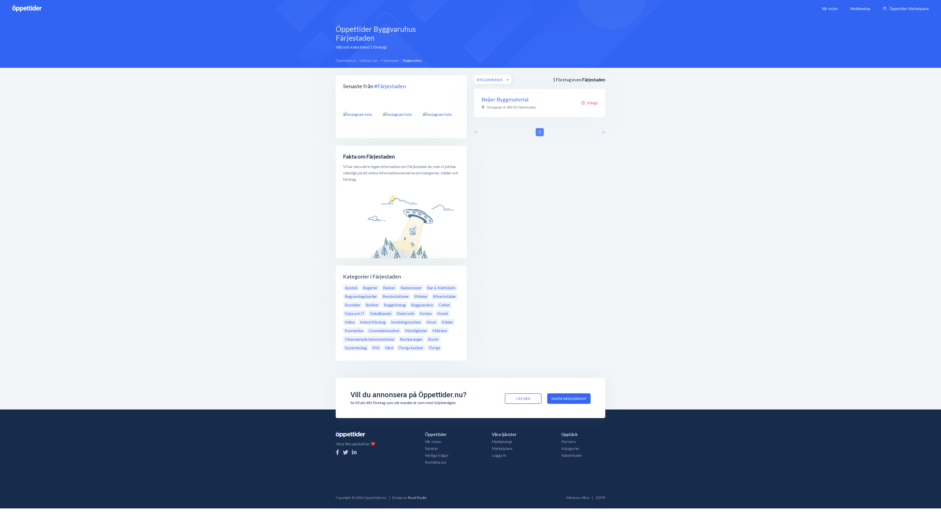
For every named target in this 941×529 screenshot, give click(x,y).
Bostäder (352, 304)
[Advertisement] (514, 36)
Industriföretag (373, 322)
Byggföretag (395, 304)
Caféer (444, 304)
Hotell (442, 313)
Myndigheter (416, 330)
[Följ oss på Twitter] (345, 452)
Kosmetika (354, 330)
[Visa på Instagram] (360, 114)
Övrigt (434, 347)
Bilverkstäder (444, 296)
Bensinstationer (396, 296)
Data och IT (355, 313)
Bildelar (421, 296)
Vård (389, 347)
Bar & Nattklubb (441, 287)
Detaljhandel (380, 313)
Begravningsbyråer (361, 296)
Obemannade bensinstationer (370, 339)
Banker (389, 287)
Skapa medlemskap (568, 399)
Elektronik (405, 313)
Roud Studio (417, 497)
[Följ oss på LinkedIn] (354, 452)
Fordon (426, 313)
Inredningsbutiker (406, 322)
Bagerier (370, 287)
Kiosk (431, 322)
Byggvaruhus (422, 304)
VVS (376, 347)
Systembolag (356, 347)
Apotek (351, 287)
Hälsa (350, 322)
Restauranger (411, 339)
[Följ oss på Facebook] (337, 452)
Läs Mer (523, 399)
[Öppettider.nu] (27, 8)
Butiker (372, 304)
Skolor (433, 339)
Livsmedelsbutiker (384, 330)
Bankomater (411, 287)
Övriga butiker (410, 347)
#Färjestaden (390, 86)
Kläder (447, 322)
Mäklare (440, 330)
